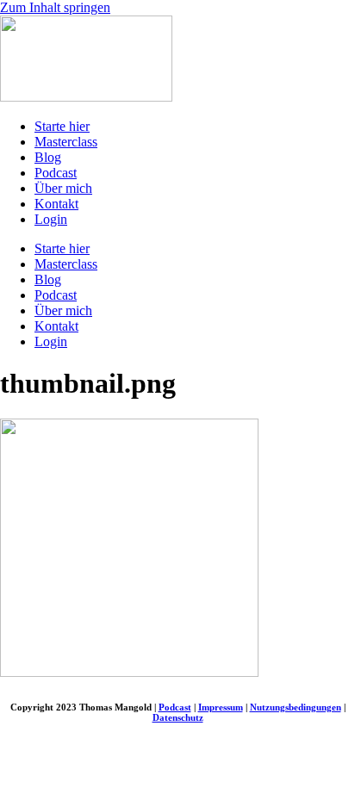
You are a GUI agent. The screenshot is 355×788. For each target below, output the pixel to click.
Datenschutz (178, 717)
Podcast (55, 172)
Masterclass (65, 141)
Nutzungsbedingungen (295, 707)
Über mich (63, 188)
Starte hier (62, 126)
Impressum (220, 707)
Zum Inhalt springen (55, 7)
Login (50, 219)
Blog (47, 157)
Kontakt (56, 203)
